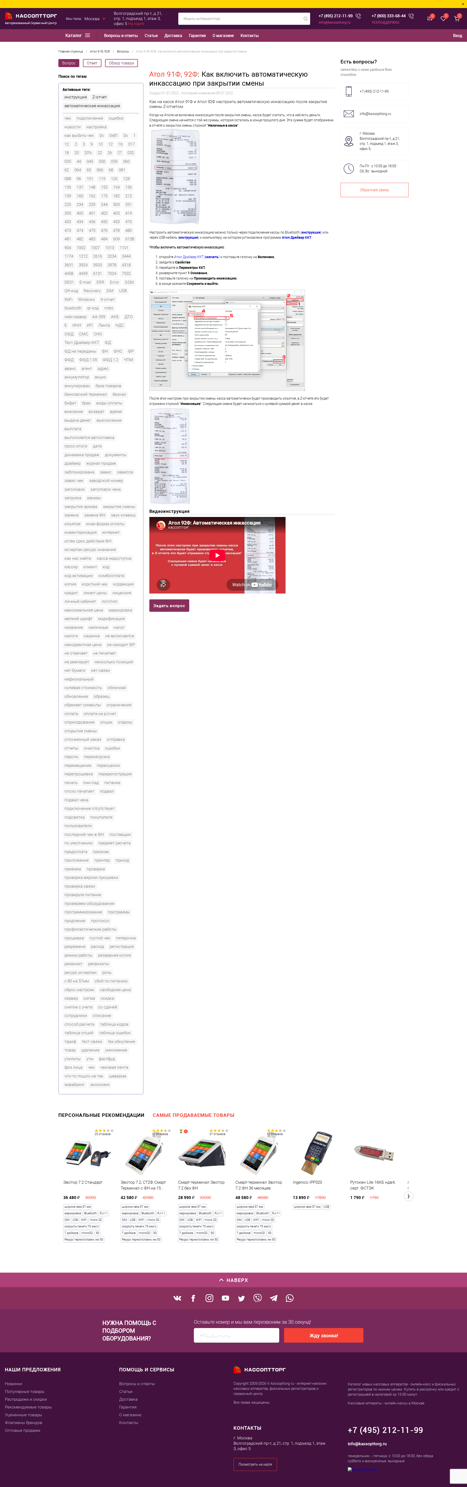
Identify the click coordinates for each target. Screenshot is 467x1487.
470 (128, 221)
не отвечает (76, 653)
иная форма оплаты (105, 523)
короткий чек (95, 584)
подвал (107, 791)
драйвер (72, 463)
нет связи (100, 670)
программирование (83, 912)
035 (67, 161)
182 (116, 195)
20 (76, 152)
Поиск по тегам (72, 76)
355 (67, 213)
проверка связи (79, 886)
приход (122, 860)
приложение (76, 860)
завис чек (73, 480)
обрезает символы (82, 704)
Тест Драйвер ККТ (81, 342)
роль (106, 972)
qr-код (93, 308)
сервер (71, 998)
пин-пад (91, 782)
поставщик (120, 834)
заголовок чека (105, 489)
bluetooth (72, 308)
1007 (95, 247)
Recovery (92, 290)
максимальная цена (83, 610)
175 (104, 195)
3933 (97, 264)
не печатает (104, 653)
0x (101, 135)
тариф (70, 1041)
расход (97, 946)
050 (102, 161)
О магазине (223, 35)
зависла (125, 472)
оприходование (79, 722)
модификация (111, 618)
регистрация (122, 946)
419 (128, 213)
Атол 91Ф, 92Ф (173, 74)
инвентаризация (80, 532)
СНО (98, 334)
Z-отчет (99, 97)
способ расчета (79, 1024)
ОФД (68, 334)
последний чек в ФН (84, 834)
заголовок (74, 489)
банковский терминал (85, 394)
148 (92, 187)
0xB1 (113, 135)
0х (126, 135)
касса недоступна (114, 558)
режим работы (78, 955)
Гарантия (197, 35)
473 (67, 230)
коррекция (123, 584)
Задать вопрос (169, 605)
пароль (71, 756)
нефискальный (79, 679)
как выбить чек (79, 135)
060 (126, 161)
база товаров (108, 385)
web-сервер (75, 316)
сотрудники (75, 1015)
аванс (70, 368)
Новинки (13, 1383)
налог (119, 627)
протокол (100, 920)
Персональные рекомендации (101, 1115)
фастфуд (107, 1058)
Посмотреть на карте (255, 1464)
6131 (97, 273)
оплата (71, 713)
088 (67, 178)
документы (115, 454)
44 (79, 161)
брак (86, 403)
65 (89, 169)
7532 (126, 273)
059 (114, 161)
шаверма (117, 1076)
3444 (126, 256)
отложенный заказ (82, 739)
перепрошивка (78, 773)
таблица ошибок (115, 1032)
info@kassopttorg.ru (334, 22)
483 (92, 238)
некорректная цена (82, 644)
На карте (136, 23)
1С (66, 144)
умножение (116, 1050)
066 (100, 169)
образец (101, 696)
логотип (109, 601)
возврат (96, 411)
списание (102, 1015)
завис (105, 472)
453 (116, 221)
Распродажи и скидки (26, 1399)
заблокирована (79, 472)
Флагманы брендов (23, 1422)
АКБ (115, 316)
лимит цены (95, 592)
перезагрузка (97, 756)
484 (104, 238)
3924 (83, 264)
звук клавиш (123, 515)
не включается (119, 635)
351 (128, 204)
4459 (83, 273)
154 (116, 187)
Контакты (250, 35)
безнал (119, 394)
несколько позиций (114, 661)
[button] (408, 1196)
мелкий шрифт (78, 618)
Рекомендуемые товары (28, 1407)
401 (92, 213)
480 (128, 230)
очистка (91, 748)
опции (106, 722)
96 (79, 178)
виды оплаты (109, 403)
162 (92, 195)
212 (128, 195)
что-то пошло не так (83, 1076)
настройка (96, 126)
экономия (99, 1084)
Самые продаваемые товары (193, 1115)
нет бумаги (74, 670)
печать (71, 782)
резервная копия (114, 955)
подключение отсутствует (89, 808)
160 (80, 195)
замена (71, 515)
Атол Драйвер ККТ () (197, 257)
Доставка (173, 35)
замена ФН (94, 515)
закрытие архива (80, 506)
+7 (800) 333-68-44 (389, 15)
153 (104, 187)
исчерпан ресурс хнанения (90, 549)
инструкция (75, 97)
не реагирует (76, 661)
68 (111, 169)
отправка (116, 739)
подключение (90, 118)
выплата (72, 428)
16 (120, 144)
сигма (89, 998)
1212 (83, 256)
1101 (124, 247)
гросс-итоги (75, 446)
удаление (90, 1050)
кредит (71, 592)
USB (123, 290)
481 (67, 238)
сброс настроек (79, 989)
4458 (68, 273)
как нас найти (77, 558)
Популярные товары (25, 1391)
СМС (83, 334)
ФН (105, 351)
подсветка (74, 817)
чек (67, 118)
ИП (90, 325)
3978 (112, 264)
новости (72, 126)
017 (131, 144)
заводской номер (106, 480)
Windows (86, 299)
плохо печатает (79, 791)
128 (126, 178)
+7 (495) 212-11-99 (336, 15)
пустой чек (100, 938)
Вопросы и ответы (121, 35)
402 (104, 213)
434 (80, 221)
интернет (111, 532)
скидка (107, 998)
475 (92, 230)
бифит (70, 403)
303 (116, 204)
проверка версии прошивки (91, 877)
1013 (109, 247)
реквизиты (98, 963)
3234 (112, 256)
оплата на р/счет (100, 713)
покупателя (101, 817)
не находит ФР (121, 644)
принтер (102, 860)
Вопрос (68, 63)
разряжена (74, 946)
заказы (94, 497)
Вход (457, 35)
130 (67, 187)
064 (77, 169)
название (73, 627)
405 (116, 213)
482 (80, 238)
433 (67, 221)
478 (116, 230)
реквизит (73, 963)
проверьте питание (82, 894)
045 (90, 161)
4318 (126, 264)
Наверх (237, 1280)
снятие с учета (78, 1007)
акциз (100, 377)
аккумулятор (76, 377)
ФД (108, 342)
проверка (96, 868)
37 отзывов (160, 1134)
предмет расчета (114, 842)
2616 (97, 256)
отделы (125, 722)
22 (100, 152)
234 (80, 204)
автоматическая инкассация (92, 105)
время (116, 411)
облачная (117, 687)
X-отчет (107, 299)
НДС (120, 325)
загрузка (72, 497)
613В (129, 238)
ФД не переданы (80, 351)
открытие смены (80, 730)
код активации (78, 575)
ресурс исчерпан (80, 972)
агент (86, 368)
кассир (71, 566)
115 (102, 178)
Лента (104, 325)
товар (70, 1050)
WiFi (68, 299)
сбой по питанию (111, 981)
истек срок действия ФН (87, 541)
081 (122, 169)
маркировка (120, 610)
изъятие (72, 523)
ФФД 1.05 (88, 359)
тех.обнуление (121, 1041)
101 (90, 178)
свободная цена (115, 989)
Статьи (151, 35)
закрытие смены (119, 506)
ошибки (116, 118)
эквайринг (74, 1084)
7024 (112, 273)
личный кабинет (80, 601)
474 (80, 230)
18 (66, 152)
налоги (71, 635)
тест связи (92, 1041)
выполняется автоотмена (89, 437)
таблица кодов (114, 1024)
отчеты (71, 748)
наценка (92, 635)
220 (67, 204)
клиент (90, 566)
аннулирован (77, 385)
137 (80, 187)
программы (119, 912)
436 (92, 221)
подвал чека (76, 799)
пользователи (78, 825)
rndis (108, 308)
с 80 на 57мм (76, 981)
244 (104, 204)
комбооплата (111, 575)
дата (97, 446)
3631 (68, 264)
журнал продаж (101, 463)
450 (104, 221)
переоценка (108, 765)
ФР (131, 351)
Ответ (92, 63)
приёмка (72, 868)
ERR (100, 282)
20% (88, 152)
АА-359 (98, 316)
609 (116, 238)
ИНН (76, 325)
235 (92, 204)
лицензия (121, 592)
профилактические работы (90, 929)
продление (74, 920)
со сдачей (107, 1007)
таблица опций (78, 1032)
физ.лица (73, 1067)
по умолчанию (78, 842)
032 (130, 152)
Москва (91, 18)
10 (100, 144)
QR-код (71, 290)
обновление (76, 696)
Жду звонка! (324, 1335)
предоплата (75, 851)
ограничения (119, 704)
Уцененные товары (23, 1414)
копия (70, 584)
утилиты (72, 1058)
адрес (103, 368)
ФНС (118, 351)
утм (89, 1058)
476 (104, 230)
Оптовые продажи (22, 1430)
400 (80, 213)
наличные (98, 627)
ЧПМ (128, 359)
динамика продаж (81, 454)
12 (110, 144)
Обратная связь (374, 190)
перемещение (77, 765)
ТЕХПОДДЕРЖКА (385, 22)
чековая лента (114, 1067)
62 (66, 169)
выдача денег (77, 420)
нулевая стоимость (83, 687)
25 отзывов (103, 1134)
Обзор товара (121, 63)
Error (114, 282)
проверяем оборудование (89, 903)
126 (114, 178)
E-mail (85, 282)
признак (101, 851)
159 (67, 195)
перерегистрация (115, 773)
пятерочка (126, 938)
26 (110, 152)
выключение (109, 420)
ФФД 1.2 (110, 359)
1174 (68, 256)
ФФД (69, 359)
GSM (129, 282)
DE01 (69, 282)
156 (128, 187)
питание (112, 782)
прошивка (74, 938)
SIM (110, 290)
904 (67, 247)
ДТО (129, 316)
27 (119, 152)
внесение (73, 411)
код (106, 566)
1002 (81, 247)
